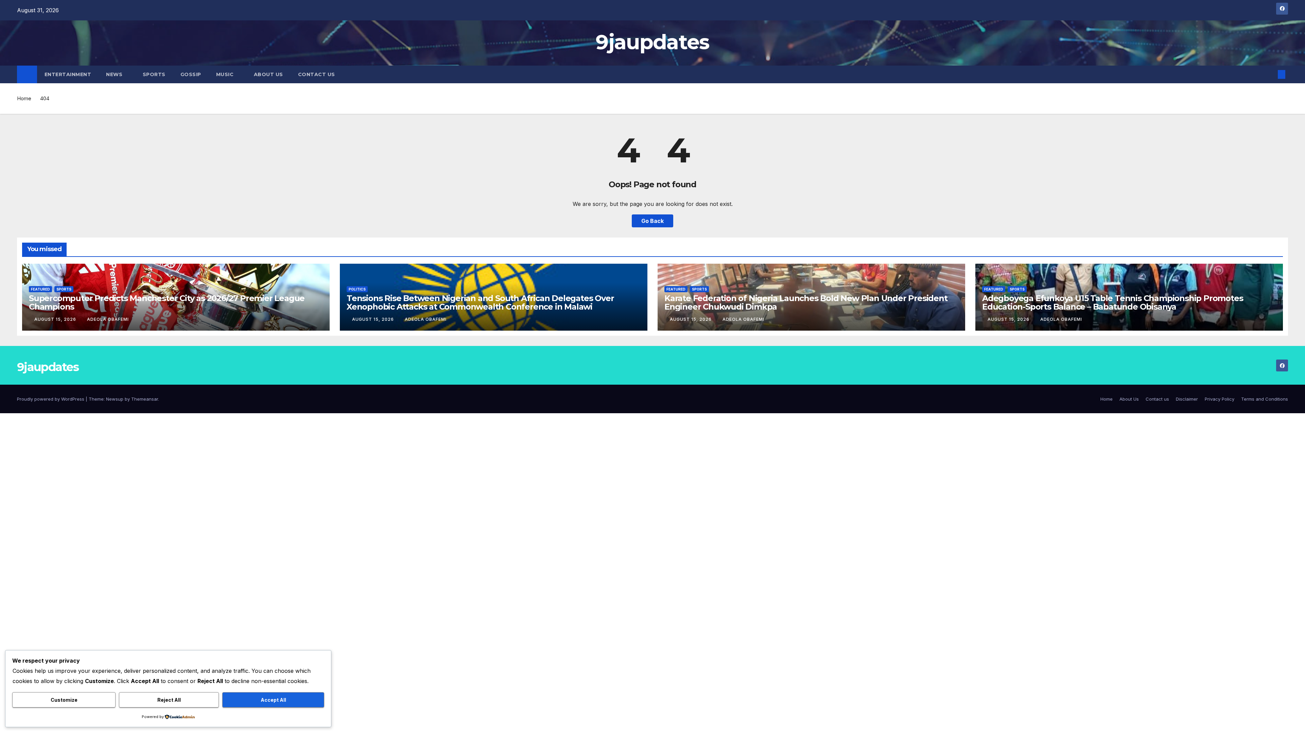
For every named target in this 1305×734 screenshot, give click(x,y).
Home (24, 98)
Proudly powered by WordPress (51, 399)
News (115, 74)
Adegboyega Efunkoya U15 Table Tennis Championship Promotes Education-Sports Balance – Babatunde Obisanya (1112, 302)
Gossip (190, 74)
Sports (154, 74)
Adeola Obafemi (108, 319)
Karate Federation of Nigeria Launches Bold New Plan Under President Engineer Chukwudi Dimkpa (805, 302)
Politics (357, 289)
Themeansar (144, 399)
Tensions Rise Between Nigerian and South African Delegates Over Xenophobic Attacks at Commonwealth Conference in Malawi (480, 302)
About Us (268, 74)
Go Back (652, 220)
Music (225, 74)
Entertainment (68, 74)
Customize (64, 700)
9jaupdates (652, 42)
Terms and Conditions (1264, 399)
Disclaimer (1187, 399)
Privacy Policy (1219, 399)
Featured (40, 289)
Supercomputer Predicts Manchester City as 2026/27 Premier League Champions (166, 302)
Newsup (114, 399)
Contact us (316, 74)
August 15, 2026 (55, 319)
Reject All (169, 700)
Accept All (273, 700)
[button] (1270, 74)
